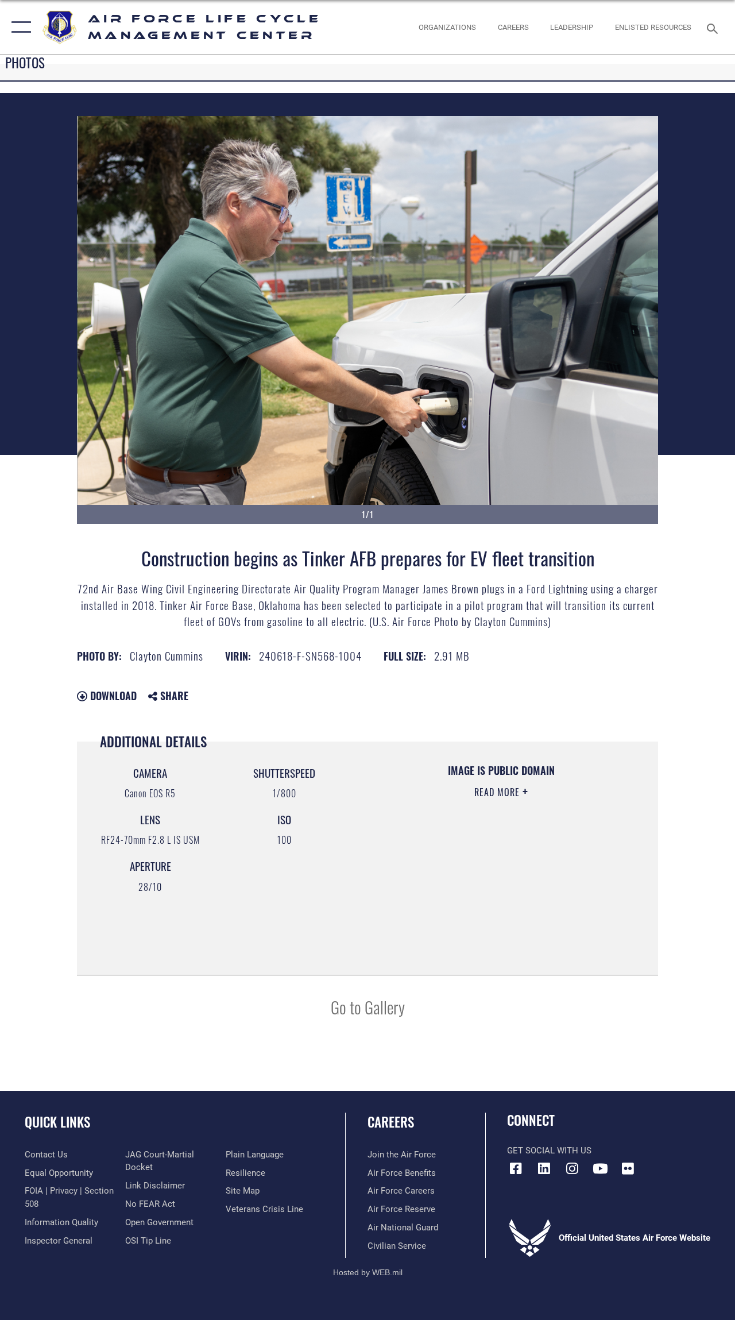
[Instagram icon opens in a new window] (572, 1168)
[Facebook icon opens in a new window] (515, 1168)
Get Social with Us (549, 1150)
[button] (18, 27)
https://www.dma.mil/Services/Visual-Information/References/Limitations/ (493, 889)
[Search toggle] (714, 27)
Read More (498, 792)
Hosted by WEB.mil (368, 1272)
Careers (391, 1122)
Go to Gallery (368, 1006)
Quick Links (57, 1122)
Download (112, 695)
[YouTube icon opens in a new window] (600, 1168)
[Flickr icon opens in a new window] (628, 1168)
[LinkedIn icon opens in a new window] (543, 1168)
